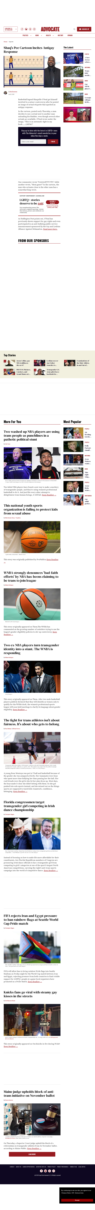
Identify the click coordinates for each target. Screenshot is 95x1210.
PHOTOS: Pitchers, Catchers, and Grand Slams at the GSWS (24, 372)
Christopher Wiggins (9, 814)
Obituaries (88, 496)
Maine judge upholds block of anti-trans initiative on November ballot (29, 1093)
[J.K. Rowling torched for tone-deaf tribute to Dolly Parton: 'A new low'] (73, 433)
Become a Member (52, 202)
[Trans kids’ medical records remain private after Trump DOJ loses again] (73, 71)
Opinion (70, 35)
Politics (25, 35)
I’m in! (53, 141)
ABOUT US (18, 1167)
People (87, 429)
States (87, 54)
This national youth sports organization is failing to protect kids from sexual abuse (31, 509)
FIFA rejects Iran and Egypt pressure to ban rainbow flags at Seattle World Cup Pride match (31, 919)
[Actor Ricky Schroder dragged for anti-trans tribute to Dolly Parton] (73, 486)
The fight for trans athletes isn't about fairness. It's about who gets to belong (32, 722)
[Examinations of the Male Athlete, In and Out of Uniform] (69, 363)
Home (5, 42)
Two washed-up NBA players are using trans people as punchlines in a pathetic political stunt (32, 435)
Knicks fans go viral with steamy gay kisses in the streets (30, 994)
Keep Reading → (49, 495)
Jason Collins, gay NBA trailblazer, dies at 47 (23, 363)
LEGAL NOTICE (81, 1167)
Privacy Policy (66, 1193)
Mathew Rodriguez (9, 585)
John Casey (7, 444)
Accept (77, 1200)
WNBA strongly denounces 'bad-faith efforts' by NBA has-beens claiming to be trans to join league (31, 576)
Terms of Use (79, 1193)
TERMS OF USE (73, 1167)
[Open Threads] (30, 29)
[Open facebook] (22, 29)
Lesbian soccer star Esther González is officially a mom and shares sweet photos (53, 366)
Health (48, 35)
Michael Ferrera (16, 728)
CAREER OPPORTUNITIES (29, 1167)
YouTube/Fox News (10, 1138)
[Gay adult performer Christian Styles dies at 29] (73, 500)
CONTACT (12, 1167)
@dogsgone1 (54, 1037)
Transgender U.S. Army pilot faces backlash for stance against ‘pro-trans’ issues (53, 374)
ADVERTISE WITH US (41, 1167)
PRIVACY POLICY (52, 1167)
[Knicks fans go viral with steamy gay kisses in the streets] (32, 1020)
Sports (11, 42)
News (37, 35)
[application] (77, 114)
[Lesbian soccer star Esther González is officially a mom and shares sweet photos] (39, 363)
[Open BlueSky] (26, 29)
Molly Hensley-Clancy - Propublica (13, 518)
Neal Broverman (13, 91)
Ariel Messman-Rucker (10, 1000)
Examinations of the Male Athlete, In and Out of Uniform (83, 364)
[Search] (74, 29)
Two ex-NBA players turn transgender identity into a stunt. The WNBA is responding (31, 649)
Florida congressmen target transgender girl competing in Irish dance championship (29, 806)
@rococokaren (9, 1039)
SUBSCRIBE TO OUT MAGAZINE (8, 29)
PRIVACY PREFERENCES (62, 1167)
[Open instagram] (34, 29)
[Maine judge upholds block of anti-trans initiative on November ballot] (32, 1119)
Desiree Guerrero (9, 1100)
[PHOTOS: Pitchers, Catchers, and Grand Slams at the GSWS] (9, 372)
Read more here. (50, 229)
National (87, 67)
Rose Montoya (8, 728)
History (60, 35)
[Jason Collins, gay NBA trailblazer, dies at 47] (9, 363)
